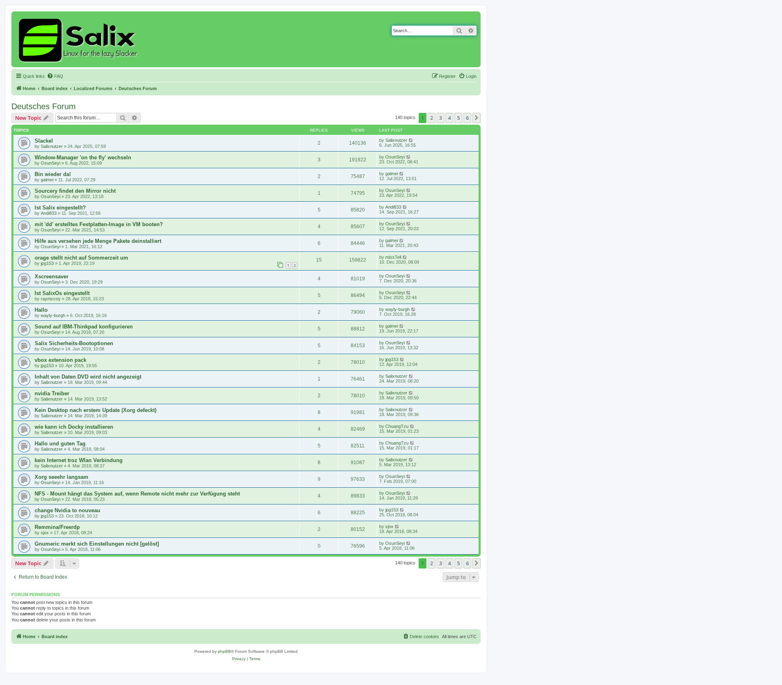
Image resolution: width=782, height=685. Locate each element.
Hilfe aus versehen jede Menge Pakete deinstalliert (98, 241)
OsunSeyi (50, 163)
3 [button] (440, 117)
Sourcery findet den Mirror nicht (75, 191)
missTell (393, 257)
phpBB (224, 651)
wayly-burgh (53, 315)
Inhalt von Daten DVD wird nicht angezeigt (88, 377)
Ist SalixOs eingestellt (62, 293)
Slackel (44, 141)
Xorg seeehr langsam (61, 477)
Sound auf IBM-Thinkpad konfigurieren (84, 327)
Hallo (41, 310)
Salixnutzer (52, 146)
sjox (45, 532)
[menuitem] (55, 76)
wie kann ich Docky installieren (74, 427)
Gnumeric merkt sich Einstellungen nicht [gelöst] (97, 544)
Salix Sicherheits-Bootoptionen (74, 343)
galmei (47, 179)
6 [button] (467, 117)
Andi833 (49, 213)
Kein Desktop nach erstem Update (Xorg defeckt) (95, 410)
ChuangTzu (397, 426)
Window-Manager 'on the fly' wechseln (83, 157)
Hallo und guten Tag (60, 444)
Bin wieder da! (53, 174)
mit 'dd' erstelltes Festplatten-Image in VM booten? (99, 224)
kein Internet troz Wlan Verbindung (79, 460)
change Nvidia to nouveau (67, 510)
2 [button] (431, 117)
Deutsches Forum (43, 106)
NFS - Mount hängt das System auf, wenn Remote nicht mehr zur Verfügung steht (137, 494)
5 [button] (458, 117)
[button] (476, 118)
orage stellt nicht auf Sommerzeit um (81, 258)
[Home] (79, 39)
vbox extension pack (60, 360)
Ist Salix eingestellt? (60, 208)
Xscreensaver (51, 276)
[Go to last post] (411, 140)
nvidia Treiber (52, 393)
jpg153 (47, 263)
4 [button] (449, 117)
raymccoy (51, 298)
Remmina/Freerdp (57, 527)
